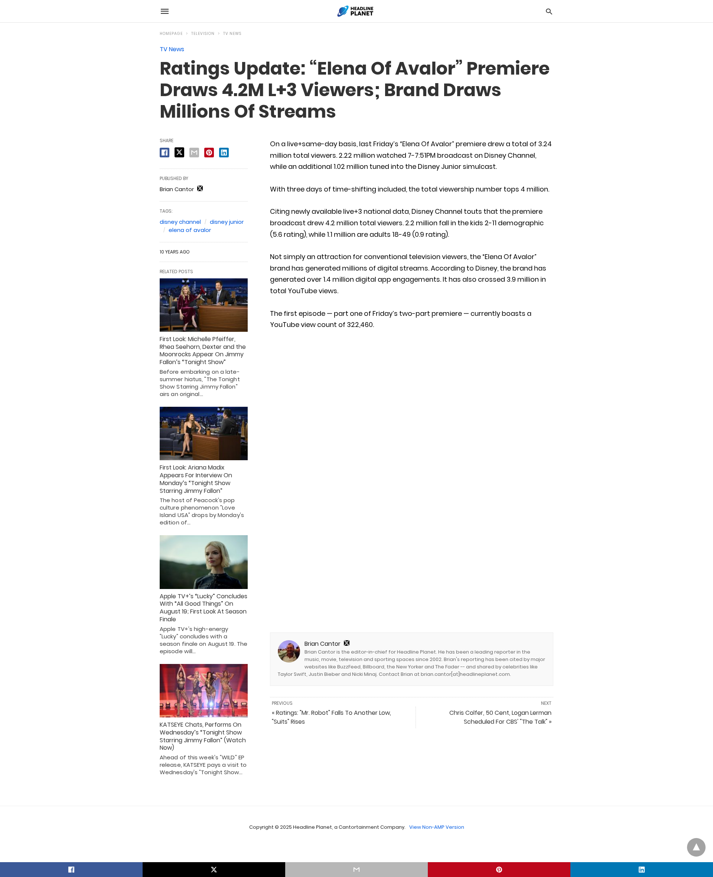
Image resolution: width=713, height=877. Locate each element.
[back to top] (696, 847)
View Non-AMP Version (436, 827)
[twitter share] (179, 152)
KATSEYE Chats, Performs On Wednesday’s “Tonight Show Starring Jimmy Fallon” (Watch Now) (203, 736)
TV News (232, 33)
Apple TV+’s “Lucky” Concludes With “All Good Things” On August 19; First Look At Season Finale (203, 608)
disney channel (180, 222)
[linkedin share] (224, 152)
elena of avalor (190, 230)
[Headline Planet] (356, 11)
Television (203, 33)
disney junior (227, 222)
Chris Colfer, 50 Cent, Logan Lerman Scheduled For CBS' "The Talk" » (500, 717)
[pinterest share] (209, 152)
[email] (356, 869)
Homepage (171, 33)
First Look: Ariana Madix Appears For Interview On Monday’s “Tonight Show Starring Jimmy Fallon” (196, 479)
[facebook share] (164, 152)
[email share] (194, 152)
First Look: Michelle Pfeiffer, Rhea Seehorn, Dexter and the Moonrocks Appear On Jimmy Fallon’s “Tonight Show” (203, 350)
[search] (549, 11)
